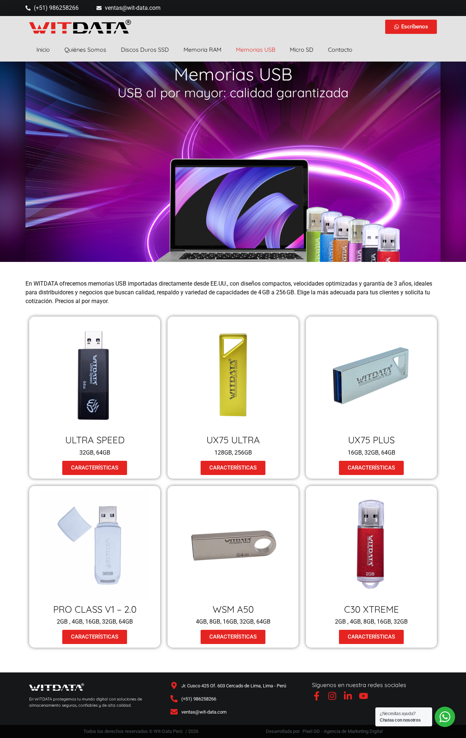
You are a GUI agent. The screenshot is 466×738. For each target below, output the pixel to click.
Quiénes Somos (85, 49)
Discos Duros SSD (145, 49)
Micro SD (301, 49)
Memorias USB (255, 49)
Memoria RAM (202, 49)
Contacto (340, 49)
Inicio (43, 49)
